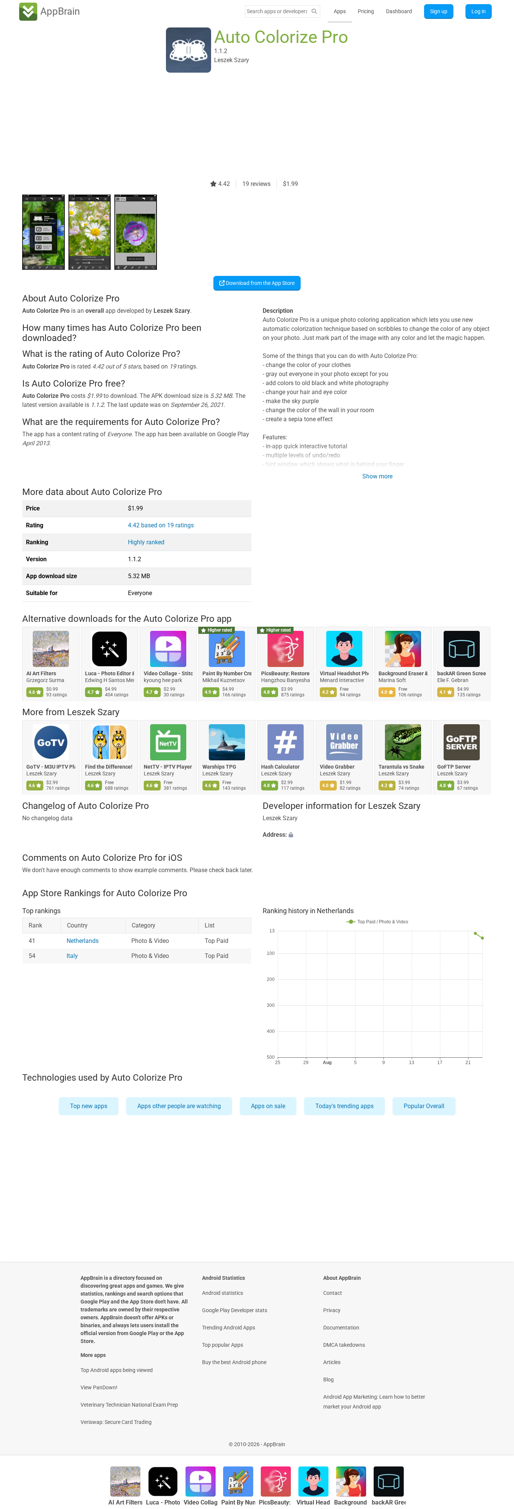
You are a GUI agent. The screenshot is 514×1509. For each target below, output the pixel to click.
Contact (332, 1293)
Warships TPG (219, 767)
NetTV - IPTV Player (168, 767)
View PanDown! (99, 1387)
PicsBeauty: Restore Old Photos (285, 673)
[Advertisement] (248, 127)
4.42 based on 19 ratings (161, 525)
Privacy (332, 1310)
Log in (478, 11)
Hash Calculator (280, 767)
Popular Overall (424, 1106)
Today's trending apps (344, 1106)
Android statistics (222, 1293)
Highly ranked (146, 542)
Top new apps (88, 1106)
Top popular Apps (222, 1345)
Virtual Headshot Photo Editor (344, 673)
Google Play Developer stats (234, 1310)
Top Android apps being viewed (117, 1370)
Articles (332, 1362)
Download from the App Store (260, 283)
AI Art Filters (41, 673)
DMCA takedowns (344, 1345)
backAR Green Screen (461, 673)
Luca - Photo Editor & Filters (109, 673)
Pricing (366, 11)
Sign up (438, 11)
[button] (377, 834)
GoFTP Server (454, 767)
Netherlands (83, 941)
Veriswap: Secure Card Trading (116, 1422)
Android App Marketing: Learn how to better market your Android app (374, 1402)
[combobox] (277, 11)
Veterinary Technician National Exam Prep (129, 1405)
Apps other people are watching (179, 1106)
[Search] (314, 11)
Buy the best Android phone (234, 1362)
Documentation (341, 1328)
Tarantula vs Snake (401, 767)
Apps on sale (268, 1106)
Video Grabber (337, 767)
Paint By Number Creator (226, 673)
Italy (72, 956)
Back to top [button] (495, 1440)
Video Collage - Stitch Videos (168, 673)
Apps (340, 11)
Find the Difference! (108, 767)
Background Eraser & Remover (403, 673)
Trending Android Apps (228, 1328)
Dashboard (399, 11)
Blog (328, 1380)
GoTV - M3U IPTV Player (50, 767)
